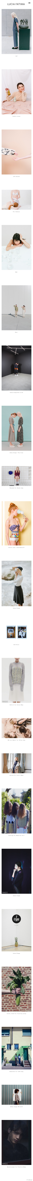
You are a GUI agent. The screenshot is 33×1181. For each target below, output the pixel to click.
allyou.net (30, 1179)
